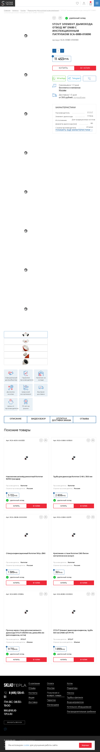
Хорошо (85, 745)
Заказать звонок (14, 722)
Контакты (33, 693)
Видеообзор (38, 419)
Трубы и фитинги (75, 697)
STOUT (90, 112)
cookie (26, 745)
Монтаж (51, 688)
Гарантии (51, 700)
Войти (84, 3)
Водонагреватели (75, 702)
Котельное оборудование (79, 707)
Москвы (62, 90)
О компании (34, 683)
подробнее (79, 97)
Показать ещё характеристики (72, 130)
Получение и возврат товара (54, 694)
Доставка (33, 702)
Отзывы (84, 419)
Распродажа (53, 705)
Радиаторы (72, 688)
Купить (63, 68)
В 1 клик (85, 68)
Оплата (50, 683)
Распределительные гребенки (81, 711)
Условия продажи (27, 740)
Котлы (70, 683)
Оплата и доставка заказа (61, 419)
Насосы (70, 693)
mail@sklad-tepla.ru (10, 712)
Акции (31, 697)
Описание (15, 419)
